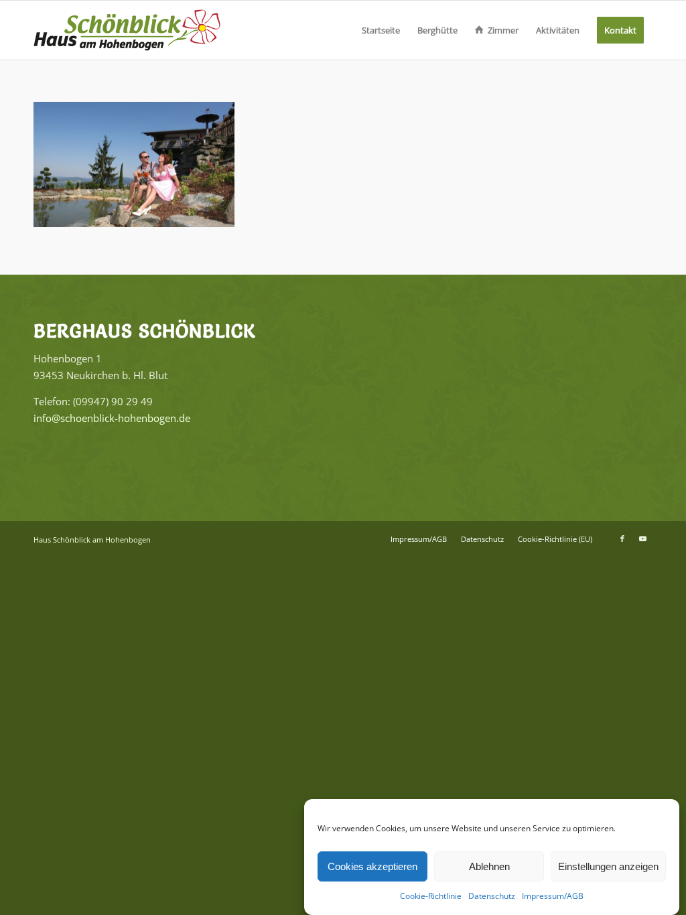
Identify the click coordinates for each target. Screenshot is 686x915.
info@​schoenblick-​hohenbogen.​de (111, 418)
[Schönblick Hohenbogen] (127, 30)
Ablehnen (489, 866)
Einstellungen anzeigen (608, 866)
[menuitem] (381, 30)
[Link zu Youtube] (642, 539)
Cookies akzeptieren (372, 866)
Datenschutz (491, 896)
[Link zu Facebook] (622, 539)
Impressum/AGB (553, 896)
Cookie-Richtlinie (431, 896)
